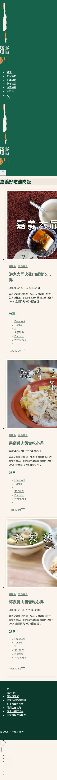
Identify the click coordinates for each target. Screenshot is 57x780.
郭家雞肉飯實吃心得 (26, 602)
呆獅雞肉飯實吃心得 (26, 443)
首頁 (9, 72)
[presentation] (31, 225)
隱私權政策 (13, 696)
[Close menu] (1, 749)
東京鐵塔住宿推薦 (16, 715)
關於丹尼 (11, 692)
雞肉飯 (12, 266)
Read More (16, 351)
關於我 (10, 91)
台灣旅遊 (11, 76)
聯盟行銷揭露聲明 (16, 700)
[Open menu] (3, 173)
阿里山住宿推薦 (15, 711)
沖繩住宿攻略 (14, 707)
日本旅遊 (11, 80)
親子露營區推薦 (15, 704)
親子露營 (11, 83)
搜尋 (8, 96)
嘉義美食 (23, 266)
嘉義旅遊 (11, 87)
